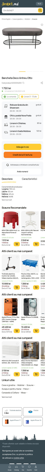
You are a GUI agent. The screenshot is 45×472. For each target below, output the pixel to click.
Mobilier (27, 19)
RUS (39, 4)
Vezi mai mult (7, 200)
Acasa (9, 470)
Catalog (16, 470)
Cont (35, 470)
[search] (40, 10)
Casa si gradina (17, 19)
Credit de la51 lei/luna (22, 155)
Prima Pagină (6, 19)
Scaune (34, 19)
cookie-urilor (19, 458)
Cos (23, 470)
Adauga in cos (22, 147)
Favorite (29, 470)
